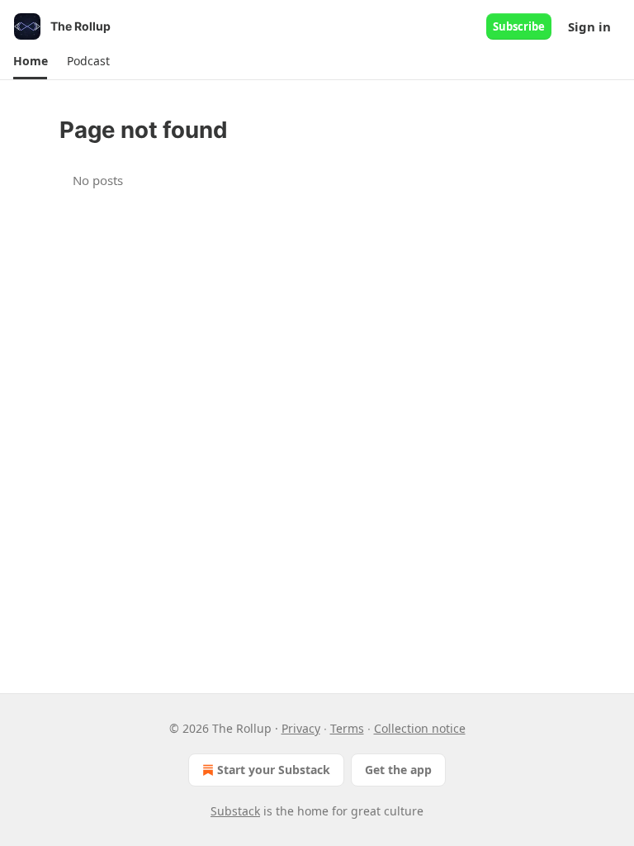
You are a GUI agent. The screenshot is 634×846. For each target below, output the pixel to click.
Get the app (398, 769)
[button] (30, 61)
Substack (235, 811)
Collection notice (420, 728)
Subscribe (519, 26)
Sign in (589, 26)
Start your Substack (273, 769)
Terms (347, 728)
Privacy (301, 728)
